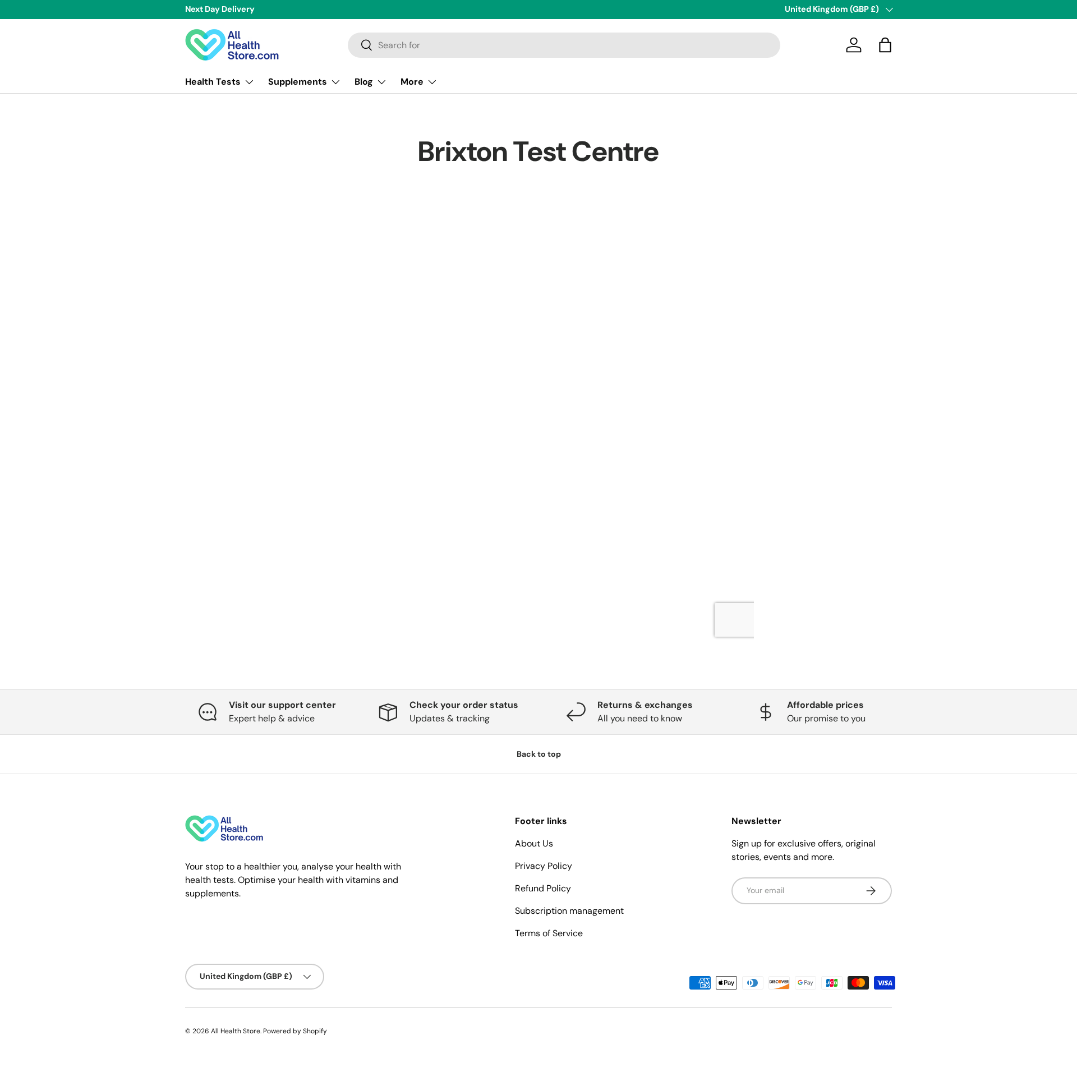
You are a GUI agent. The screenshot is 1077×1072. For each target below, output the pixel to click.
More (412, 82)
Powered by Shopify (295, 1031)
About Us (534, 843)
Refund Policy (543, 888)
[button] (885, 45)
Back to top (539, 754)
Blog (364, 82)
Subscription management (569, 911)
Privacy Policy (543, 866)
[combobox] (564, 45)
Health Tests (213, 82)
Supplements (297, 82)
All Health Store (235, 1031)
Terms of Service (549, 933)
